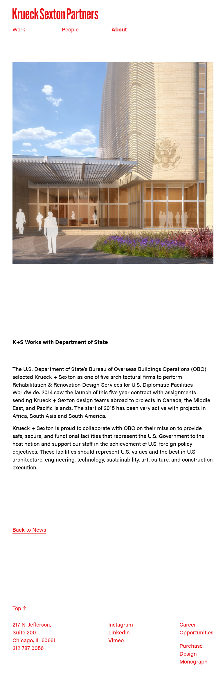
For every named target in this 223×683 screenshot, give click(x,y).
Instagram (120, 624)
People (70, 29)
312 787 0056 (28, 648)
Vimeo (116, 640)
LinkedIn (119, 632)
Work (18, 29)
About (119, 29)
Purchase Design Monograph (193, 653)
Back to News (29, 529)
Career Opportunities (196, 628)
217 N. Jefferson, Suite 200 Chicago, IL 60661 (33, 632)
